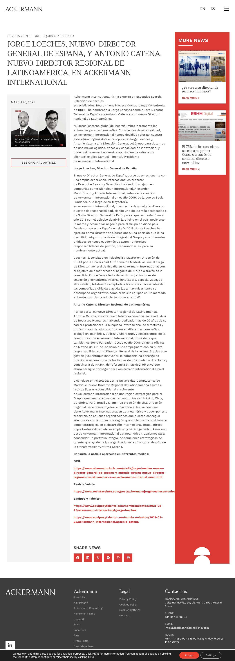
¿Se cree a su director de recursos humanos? (200, 89)
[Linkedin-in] (10, 645)
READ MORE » (191, 97)
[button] (226, 9)
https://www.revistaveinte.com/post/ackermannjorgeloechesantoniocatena (129, 491)
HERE (95, 653)
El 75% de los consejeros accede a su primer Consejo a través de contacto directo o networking (200, 154)
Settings (211, 655)
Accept (189, 655)
